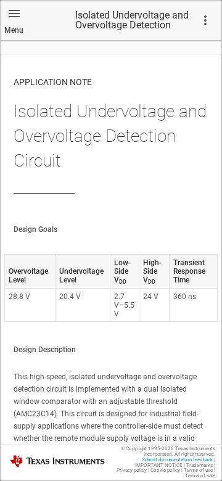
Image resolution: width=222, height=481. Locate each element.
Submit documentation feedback (177, 459)
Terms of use (198, 470)
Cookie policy (165, 470)
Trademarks (199, 465)
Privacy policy (132, 470)
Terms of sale (200, 476)
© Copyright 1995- (147, 448)
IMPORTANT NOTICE (159, 465)
